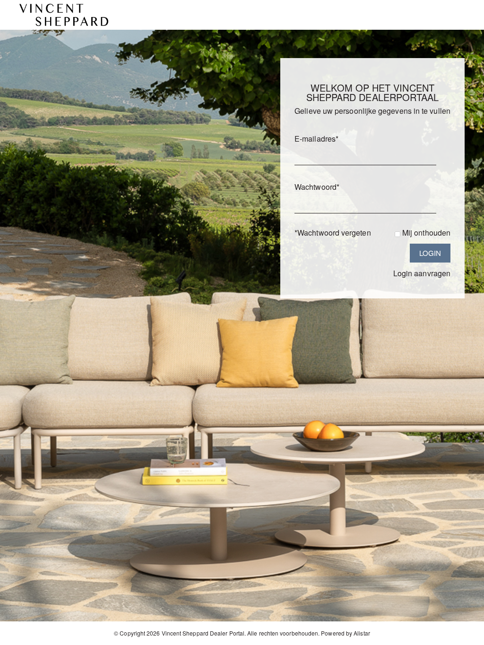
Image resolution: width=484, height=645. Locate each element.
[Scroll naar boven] (464, 634)
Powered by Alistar (345, 633)
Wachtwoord (316, 186)
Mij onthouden (426, 232)
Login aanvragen (421, 273)
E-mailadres (316, 138)
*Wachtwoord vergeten (332, 232)
